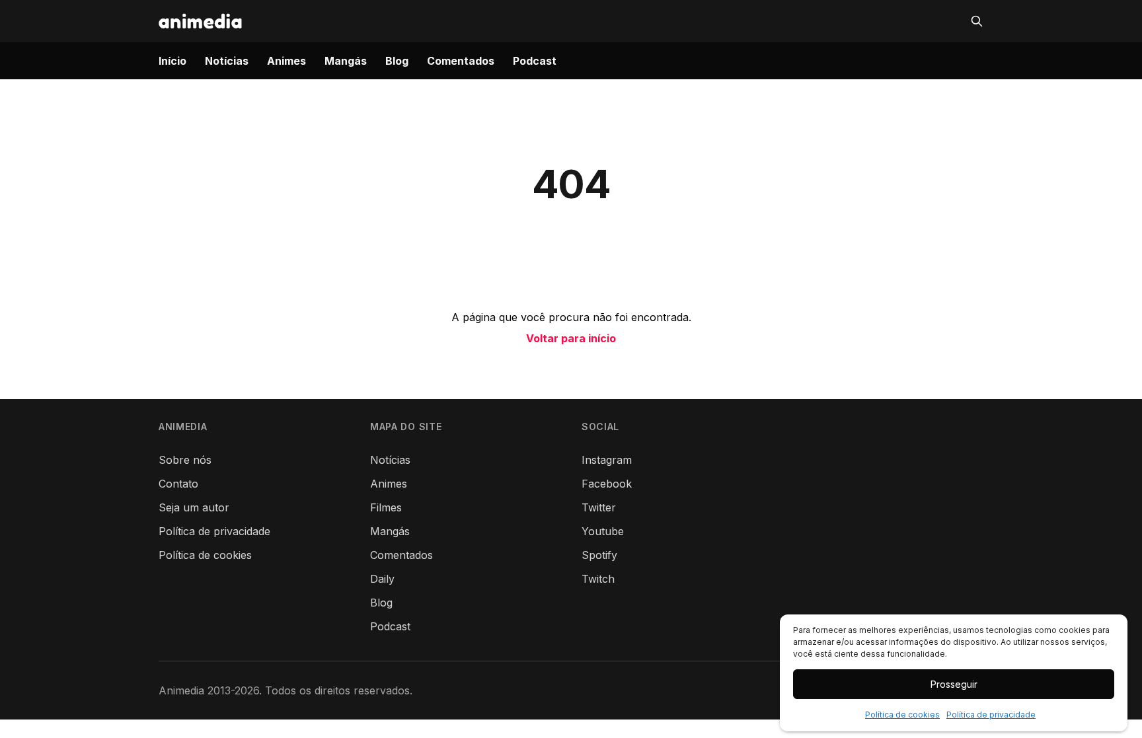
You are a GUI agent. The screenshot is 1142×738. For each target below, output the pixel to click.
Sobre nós (185, 459)
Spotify (599, 555)
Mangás (345, 60)
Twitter (599, 507)
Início (172, 60)
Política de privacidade (991, 715)
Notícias (226, 60)
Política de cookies (902, 715)
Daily (382, 578)
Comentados (460, 60)
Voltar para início (571, 338)
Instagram (607, 459)
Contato (178, 483)
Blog (396, 60)
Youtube (603, 531)
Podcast (534, 60)
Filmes (386, 507)
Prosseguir (954, 684)
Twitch (598, 578)
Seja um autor (194, 507)
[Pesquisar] (976, 21)
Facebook (607, 483)
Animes (286, 60)
